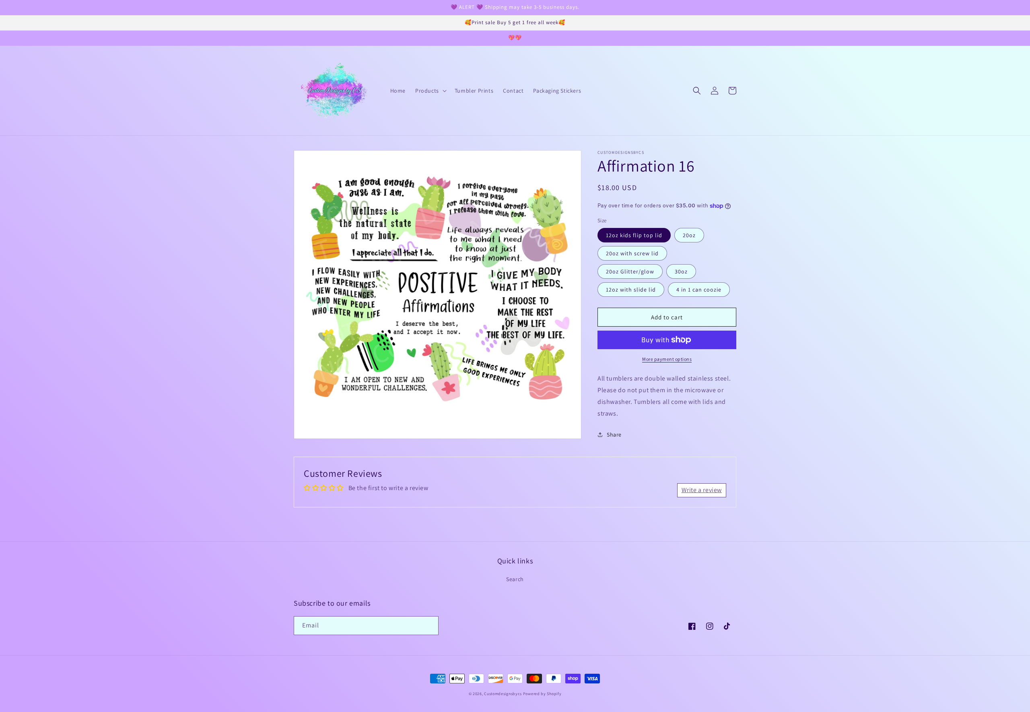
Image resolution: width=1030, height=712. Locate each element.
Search (515, 579)
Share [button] (614, 434)
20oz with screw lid (632, 253)
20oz (689, 235)
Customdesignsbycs (503, 693)
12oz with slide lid (631, 289)
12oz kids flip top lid (634, 235)
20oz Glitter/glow (630, 271)
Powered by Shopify (542, 693)
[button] (430, 90)
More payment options (667, 359)
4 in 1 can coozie (698, 289)
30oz (681, 271)
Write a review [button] (702, 490)
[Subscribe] (429, 625)
